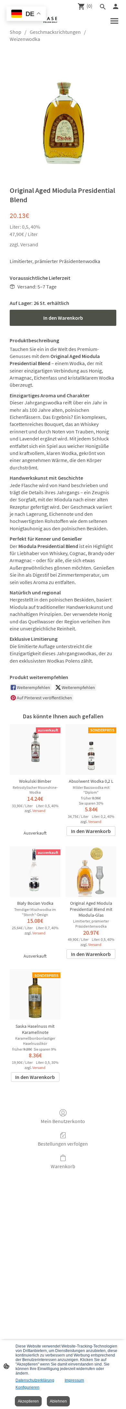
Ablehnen (58, 1401)
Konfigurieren (27, 1387)
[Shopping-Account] (116, 6)
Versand (29, 244)
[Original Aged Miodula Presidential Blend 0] (63, 112)
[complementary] (26, 14)
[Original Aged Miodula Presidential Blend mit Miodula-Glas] (91, 871)
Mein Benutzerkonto (63, 1121)
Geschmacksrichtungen (55, 32)
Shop (15, 32)
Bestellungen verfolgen (63, 1143)
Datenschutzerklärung (35, 1380)
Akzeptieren (28, 1401)
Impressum (74, 1380)
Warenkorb (63, 1166)
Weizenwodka (25, 39)
